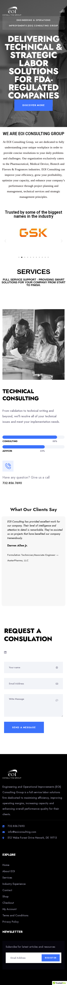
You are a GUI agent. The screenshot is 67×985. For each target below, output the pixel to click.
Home (5, 865)
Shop (5, 896)
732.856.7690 (12, 483)
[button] (5, 241)
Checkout (8, 903)
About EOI (8, 871)
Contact (7, 890)
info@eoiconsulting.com (22, 832)
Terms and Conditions (15, 915)
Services (7, 877)
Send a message (24, 727)
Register (50, 957)
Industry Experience (14, 884)
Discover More (33, 105)
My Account (9, 909)
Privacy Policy (10, 922)
